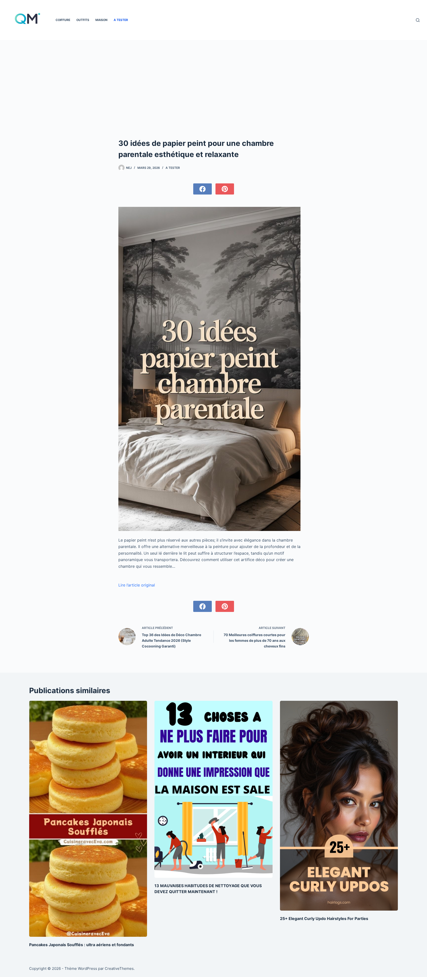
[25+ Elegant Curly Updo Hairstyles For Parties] (339, 805)
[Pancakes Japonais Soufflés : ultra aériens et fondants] (88, 819)
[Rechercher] (418, 20)
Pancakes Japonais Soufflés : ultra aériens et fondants (81, 944)
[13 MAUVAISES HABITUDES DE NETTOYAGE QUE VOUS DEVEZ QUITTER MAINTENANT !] (213, 789)
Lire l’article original (136, 585)
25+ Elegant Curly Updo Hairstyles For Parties (324, 918)
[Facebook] (202, 189)
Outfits (82, 20)
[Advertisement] (213, 100)
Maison (101, 20)
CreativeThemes (119, 968)
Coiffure (63, 20)
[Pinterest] (224, 189)
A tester (121, 20)
